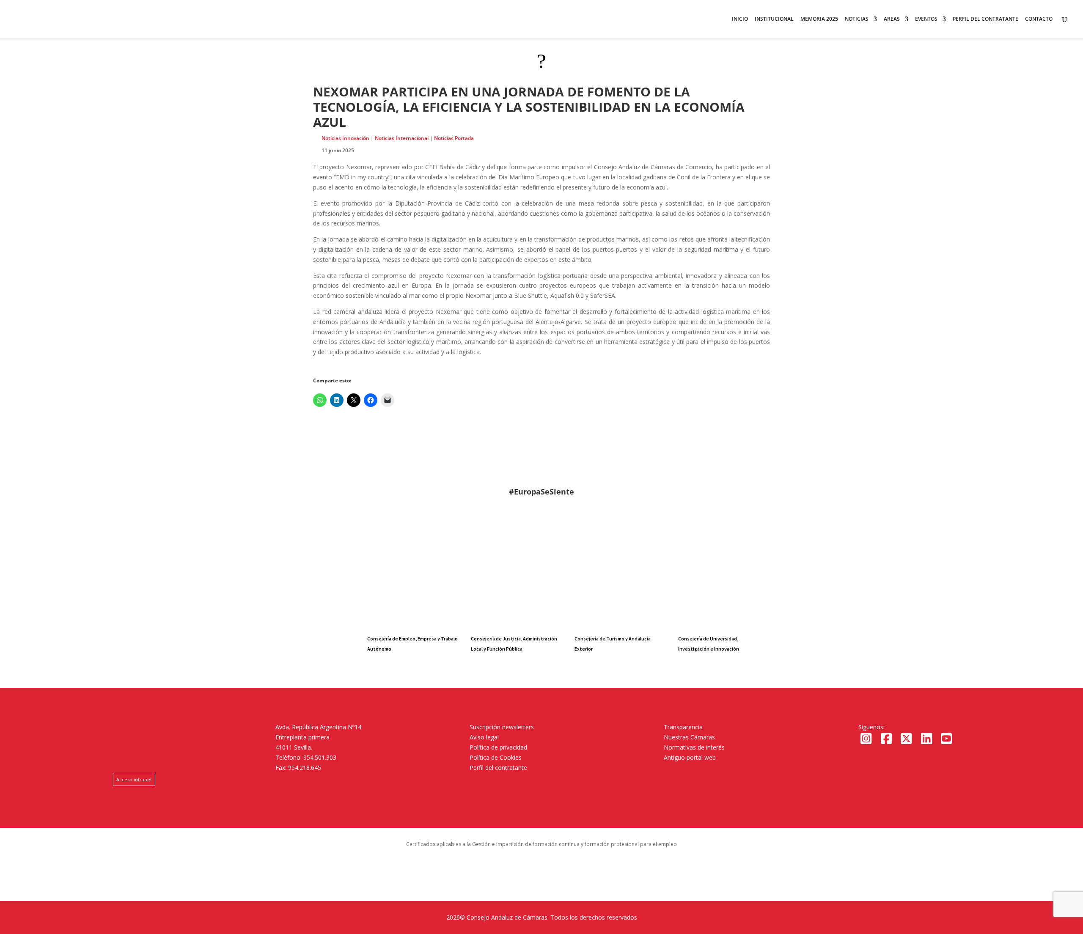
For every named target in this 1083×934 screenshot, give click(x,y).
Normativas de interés (694, 747)
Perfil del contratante (498, 768)
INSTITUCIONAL (774, 19)
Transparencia (683, 727)
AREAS (892, 19)
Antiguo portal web (690, 757)
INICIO (740, 19)
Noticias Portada (454, 138)
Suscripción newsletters (502, 727)
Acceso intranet (134, 779)
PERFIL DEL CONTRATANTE (985, 19)
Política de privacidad (498, 747)
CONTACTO (1039, 19)
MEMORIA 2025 (819, 19)
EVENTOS (926, 19)
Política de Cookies (496, 757)
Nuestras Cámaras (689, 737)
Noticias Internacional (402, 138)
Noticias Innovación (345, 138)
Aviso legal (484, 737)
